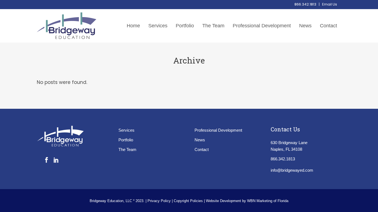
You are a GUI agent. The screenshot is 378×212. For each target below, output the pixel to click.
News (200, 139)
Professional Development (218, 130)
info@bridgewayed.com (292, 170)
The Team (127, 149)
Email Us (329, 4)
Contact (202, 149)
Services (126, 130)
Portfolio (125, 139)
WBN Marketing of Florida (267, 201)
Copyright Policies (189, 201)
